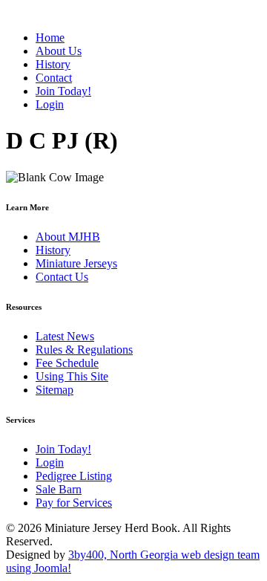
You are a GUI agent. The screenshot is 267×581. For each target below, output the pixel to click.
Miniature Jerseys (76, 263)
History (53, 250)
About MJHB (68, 236)
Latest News (65, 336)
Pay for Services (74, 502)
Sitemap (54, 389)
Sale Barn (59, 489)
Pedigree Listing (74, 476)
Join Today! (63, 449)
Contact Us (62, 276)
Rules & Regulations (84, 349)
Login (50, 462)
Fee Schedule (67, 363)
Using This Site (72, 376)
